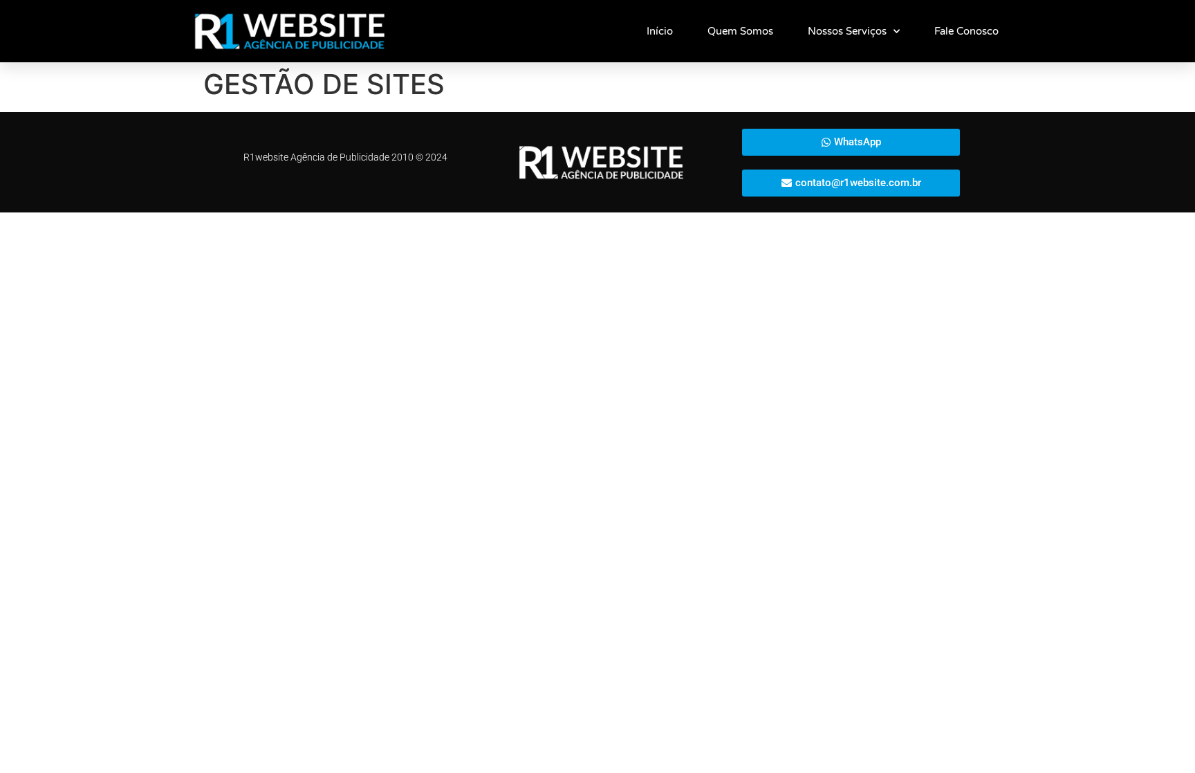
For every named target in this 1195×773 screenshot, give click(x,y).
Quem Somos (740, 31)
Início (660, 31)
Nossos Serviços (847, 31)
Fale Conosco (966, 31)
